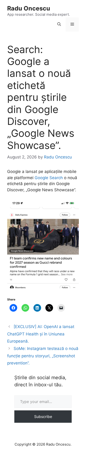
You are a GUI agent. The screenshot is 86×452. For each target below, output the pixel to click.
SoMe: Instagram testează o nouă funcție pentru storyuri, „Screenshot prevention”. (42, 355)
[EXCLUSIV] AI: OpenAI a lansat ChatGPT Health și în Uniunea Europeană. (40, 334)
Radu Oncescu (28, 8)
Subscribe (43, 416)
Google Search (49, 177)
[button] (59, 24)
